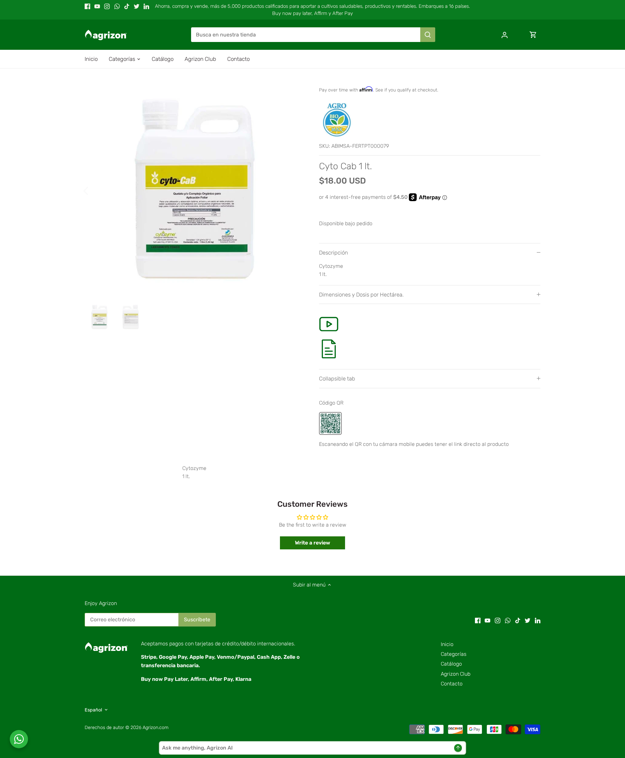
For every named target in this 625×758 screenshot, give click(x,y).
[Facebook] (87, 6)
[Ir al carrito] (533, 35)
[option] (194, 190)
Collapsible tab (337, 378)
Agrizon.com (156, 727)
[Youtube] (97, 6)
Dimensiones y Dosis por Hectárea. (361, 294)
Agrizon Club (455, 674)
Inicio (447, 644)
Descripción (333, 252)
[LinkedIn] (146, 6)
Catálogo (451, 664)
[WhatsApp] (117, 6)
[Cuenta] (504, 35)
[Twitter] (136, 6)
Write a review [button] (312, 543)
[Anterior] (94, 190)
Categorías (453, 654)
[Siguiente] (293, 190)
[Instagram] (107, 6)
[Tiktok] (127, 6)
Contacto (452, 684)
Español (93, 710)
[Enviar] (427, 34)
